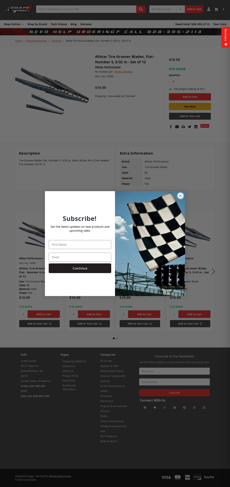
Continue (80, 268)
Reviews (226, 35)
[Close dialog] (180, 196)
